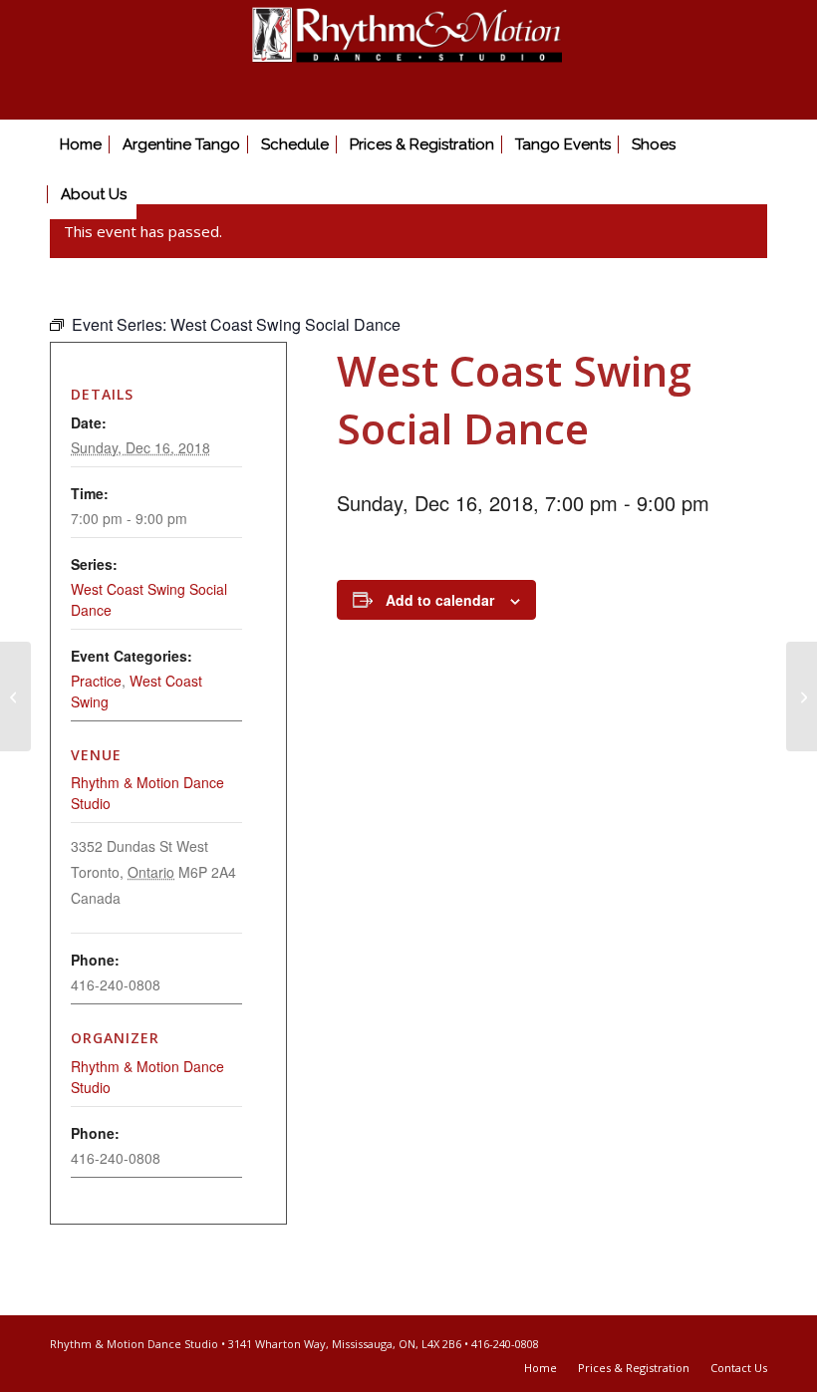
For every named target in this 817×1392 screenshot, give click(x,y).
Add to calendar (440, 600)
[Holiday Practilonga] (801, 696)
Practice (96, 681)
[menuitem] (81, 144)
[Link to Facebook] (722, 1341)
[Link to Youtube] (752, 1341)
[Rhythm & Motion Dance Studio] (408, 60)
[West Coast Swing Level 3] (15, 696)
